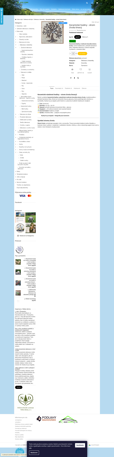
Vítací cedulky (23, 34)
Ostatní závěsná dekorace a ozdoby (26, 62)
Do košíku (82, 53)
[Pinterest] (70, 78)
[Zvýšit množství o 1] (76, 53)
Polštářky (21, 134)
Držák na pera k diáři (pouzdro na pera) (24, 163)
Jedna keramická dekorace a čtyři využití (25, 349)
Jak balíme (17, 422)
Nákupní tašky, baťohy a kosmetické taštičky (25, 131)
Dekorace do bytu (24, 42)
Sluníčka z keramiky (27, 54)
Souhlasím (80, 445)
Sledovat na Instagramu (27, 235)
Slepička (23, 94)
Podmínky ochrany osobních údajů (24, 424)
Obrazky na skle (23, 39)
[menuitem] (25, 9)
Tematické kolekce (22, 174)
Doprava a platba (19, 434)
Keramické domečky (27, 100)
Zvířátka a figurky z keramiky (26, 57)
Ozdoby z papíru (25, 125)
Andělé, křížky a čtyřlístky (25, 66)
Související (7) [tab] (59, 88)
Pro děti (19, 179)
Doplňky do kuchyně (25, 147)
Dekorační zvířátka (25, 72)
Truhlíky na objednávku (23, 185)
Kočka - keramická (26, 83)
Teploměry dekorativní (25, 36)
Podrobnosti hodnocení (76, 32)
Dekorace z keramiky (26, 45)
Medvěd (23, 80)
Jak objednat (18, 420)
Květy (21, 155)
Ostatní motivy (24, 160)
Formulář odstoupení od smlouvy (23, 430)
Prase (23, 77)
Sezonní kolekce (21, 182)
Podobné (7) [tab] (68, 88)
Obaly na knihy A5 (24, 152)
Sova (22, 88)
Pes (22, 86)
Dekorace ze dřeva (25, 114)
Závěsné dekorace (26, 47)
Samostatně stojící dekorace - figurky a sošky (27, 97)
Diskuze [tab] (84, 88)
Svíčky (21, 144)
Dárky (18, 171)
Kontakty (17, 432)
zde (30, 448)
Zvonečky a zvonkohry (27, 69)
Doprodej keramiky (22, 187)
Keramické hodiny (25, 106)
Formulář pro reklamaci (21, 428)
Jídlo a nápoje (21, 177)
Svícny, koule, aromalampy (27, 149)
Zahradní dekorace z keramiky (25, 28)
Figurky (23, 103)
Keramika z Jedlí (21, 26)
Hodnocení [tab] (77, 88)
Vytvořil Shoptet (95, 445)
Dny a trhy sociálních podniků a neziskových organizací (24, 329)
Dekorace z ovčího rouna (27, 128)
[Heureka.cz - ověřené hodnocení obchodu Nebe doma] (20, 452)
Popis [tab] (51, 88)
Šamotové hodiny (26, 111)
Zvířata (22, 157)
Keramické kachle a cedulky (26, 51)
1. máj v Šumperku (20, 311)
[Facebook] (74, 78)
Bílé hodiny (24, 109)
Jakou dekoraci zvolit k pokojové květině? (24, 368)
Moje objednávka (19, 437)
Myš (22, 91)
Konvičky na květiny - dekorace (24, 168)
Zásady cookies (19, 439)
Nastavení (34, 452)
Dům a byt (20, 31)
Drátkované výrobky (26, 119)
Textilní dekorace (25, 122)
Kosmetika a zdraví (24, 141)
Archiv (19, 387)
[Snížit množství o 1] (70, 53)
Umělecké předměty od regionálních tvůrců (25, 138)
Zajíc (22, 75)
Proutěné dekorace (25, 117)
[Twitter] (78, 78)
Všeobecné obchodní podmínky (23, 426)
